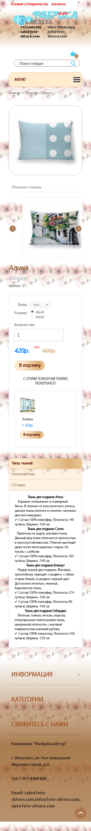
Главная (14, 93)
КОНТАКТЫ (58, 4)
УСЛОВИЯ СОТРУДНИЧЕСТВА (29, 4)
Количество (24, 325)
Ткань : (23, 305)
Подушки (32, 93)
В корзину (30, 365)
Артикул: (15, 286)
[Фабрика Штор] (45, 21)
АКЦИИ (62, 13)
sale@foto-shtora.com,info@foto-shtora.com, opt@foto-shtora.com (46, 799)
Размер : (21, 313)
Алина (27, 419)
